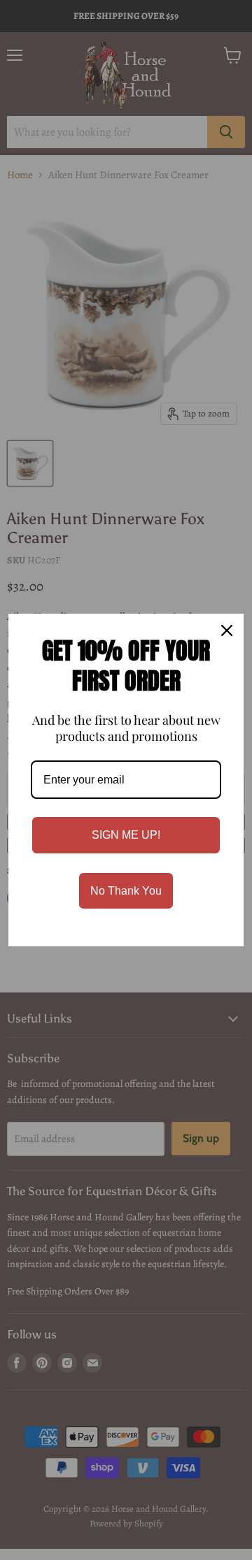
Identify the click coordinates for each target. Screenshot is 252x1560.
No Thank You (126, 891)
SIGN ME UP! (126, 835)
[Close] (227, 630)
